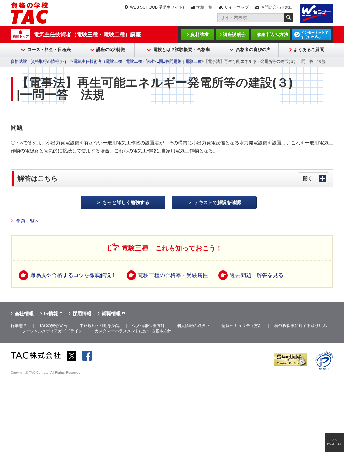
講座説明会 (234, 34)
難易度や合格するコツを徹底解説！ (73, 275)
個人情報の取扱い (193, 325)
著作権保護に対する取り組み (300, 325)
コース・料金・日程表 (49, 49)
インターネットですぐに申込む (314, 35)
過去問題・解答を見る (257, 275)
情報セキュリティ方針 (242, 325)
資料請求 (199, 34)
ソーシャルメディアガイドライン (52, 331)
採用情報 (82, 313)
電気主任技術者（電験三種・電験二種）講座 (87, 34)
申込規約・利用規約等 (100, 325)
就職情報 (111, 313)
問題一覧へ (27, 221)
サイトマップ (236, 7)
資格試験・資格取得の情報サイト (41, 61)
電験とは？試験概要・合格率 (181, 49)
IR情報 (51, 313)
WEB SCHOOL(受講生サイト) (157, 7)
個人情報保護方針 (148, 325)
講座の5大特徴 (110, 49)
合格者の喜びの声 (253, 49)
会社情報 (24, 313)
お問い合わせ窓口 (277, 7)
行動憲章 (19, 325)
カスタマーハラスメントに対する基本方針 (133, 331)
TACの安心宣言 (53, 325)
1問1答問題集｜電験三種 (179, 61)
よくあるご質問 (309, 49)
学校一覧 (204, 7)
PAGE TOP (334, 444)
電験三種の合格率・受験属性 (173, 275)
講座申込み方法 (273, 34)
